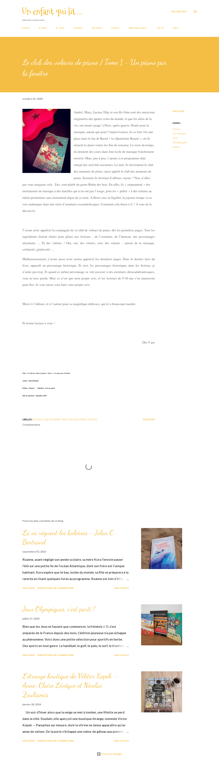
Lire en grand (179, 133)
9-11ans (78, 27)
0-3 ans (25, 27)
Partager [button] (178, 111)
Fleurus (176, 129)
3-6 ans (42, 27)
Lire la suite (121, 588)
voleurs (176, 147)
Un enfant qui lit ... (52, 11)
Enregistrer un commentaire (55, 588)
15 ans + (115, 27)
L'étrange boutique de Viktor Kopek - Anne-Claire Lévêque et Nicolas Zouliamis (69, 685)
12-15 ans (97, 27)
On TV (160, 27)
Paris (175, 138)
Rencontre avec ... (138, 27)
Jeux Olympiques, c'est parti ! (58, 609)
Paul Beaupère (180, 142)
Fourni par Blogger (111, 753)
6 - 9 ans (60, 27)
